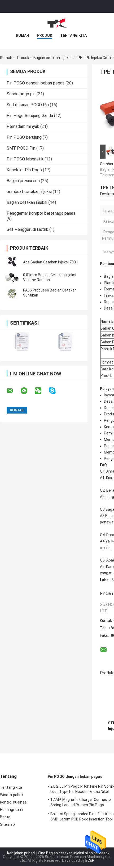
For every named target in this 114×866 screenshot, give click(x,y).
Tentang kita (73, 35)
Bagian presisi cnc (23, 180)
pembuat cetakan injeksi (29, 191)
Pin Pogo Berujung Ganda (30, 115)
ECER (89, 860)
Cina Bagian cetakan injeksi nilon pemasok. (74, 853)
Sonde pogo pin (21, 93)
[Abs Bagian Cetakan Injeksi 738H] (12, 262)
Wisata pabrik (11, 795)
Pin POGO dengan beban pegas (35, 83)
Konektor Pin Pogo (24, 169)
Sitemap (7, 824)
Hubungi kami (11, 809)
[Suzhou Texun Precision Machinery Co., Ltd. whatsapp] (27, 391)
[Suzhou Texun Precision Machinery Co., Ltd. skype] (55, 390)
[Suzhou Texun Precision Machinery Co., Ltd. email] (13, 391)
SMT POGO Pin (21, 148)
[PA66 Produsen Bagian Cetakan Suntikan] (12, 292)
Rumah (22, 35)
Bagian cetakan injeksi (52, 58)
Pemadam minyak (23, 126)
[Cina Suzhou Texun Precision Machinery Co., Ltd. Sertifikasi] (22, 341)
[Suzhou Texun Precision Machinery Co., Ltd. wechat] (41, 391)
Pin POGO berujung (24, 137)
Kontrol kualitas (13, 802)
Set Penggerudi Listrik (27, 229)
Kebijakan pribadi (21, 853)
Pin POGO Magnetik (25, 158)
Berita (5, 817)
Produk (44, 35)
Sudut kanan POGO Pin (28, 104)
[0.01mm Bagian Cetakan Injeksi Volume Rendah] (12, 277)
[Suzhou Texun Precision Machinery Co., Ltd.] (57, 23)
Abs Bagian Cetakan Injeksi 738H (50, 262)
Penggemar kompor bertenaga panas (41, 213)
